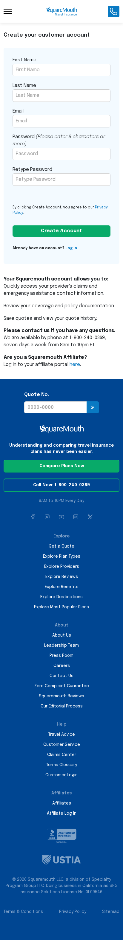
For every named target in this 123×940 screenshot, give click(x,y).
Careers (61, 666)
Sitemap (110, 912)
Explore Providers (61, 567)
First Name (24, 60)
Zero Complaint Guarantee (61, 686)
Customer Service (61, 745)
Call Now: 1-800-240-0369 (61, 485)
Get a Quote (61, 546)
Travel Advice (61, 734)
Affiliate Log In (61, 813)
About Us (61, 635)
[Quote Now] (93, 407)
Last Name (24, 85)
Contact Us (61, 676)
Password (59, 140)
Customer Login (61, 775)
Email (18, 111)
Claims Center (61, 755)
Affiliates (61, 803)
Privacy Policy (72, 912)
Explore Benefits (62, 587)
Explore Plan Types (61, 556)
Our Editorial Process (62, 706)
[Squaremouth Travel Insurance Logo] (61, 11)
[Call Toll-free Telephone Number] (113, 11)
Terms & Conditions (23, 912)
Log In (71, 248)
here (75, 364)
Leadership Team (61, 645)
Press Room (61, 656)
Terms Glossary (61, 765)
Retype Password (32, 169)
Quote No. (36, 394)
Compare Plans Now (61, 466)
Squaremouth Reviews (61, 696)
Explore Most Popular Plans (61, 607)
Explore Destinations (61, 597)
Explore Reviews (61, 577)
